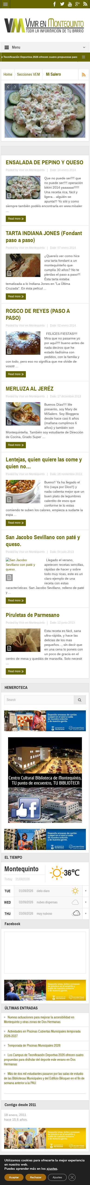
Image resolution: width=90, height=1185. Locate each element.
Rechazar (36, 1177)
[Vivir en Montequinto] (45, 25)
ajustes (52, 1169)
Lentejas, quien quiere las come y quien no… (44, 463)
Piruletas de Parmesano (33, 615)
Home (7, 74)
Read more (14, 219)
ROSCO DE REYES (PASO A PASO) (38, 314)
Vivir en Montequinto (32, 170)
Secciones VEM (28, 74)
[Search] (80, 699)
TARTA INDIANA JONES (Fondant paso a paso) (44, 237)
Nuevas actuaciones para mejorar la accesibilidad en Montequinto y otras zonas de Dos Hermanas (39, 1019)
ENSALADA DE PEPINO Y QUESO (44, 162)
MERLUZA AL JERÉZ (30, 388)
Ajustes (57, 1177)
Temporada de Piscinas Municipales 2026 (34, 1045)
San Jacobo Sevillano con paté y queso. (43, 541)
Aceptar (14, 1177)
